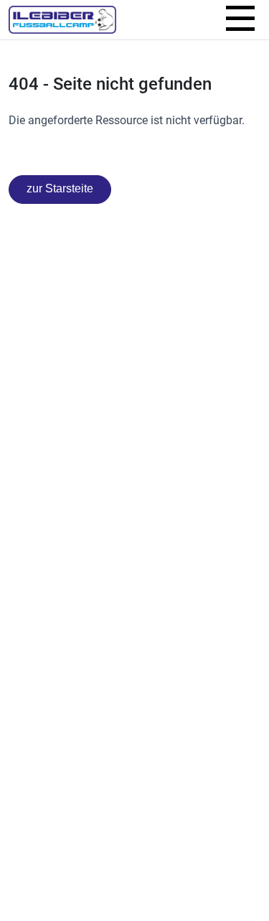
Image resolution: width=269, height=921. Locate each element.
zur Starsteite (60, 188)
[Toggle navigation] (240, 20)
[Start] (62, 20)
